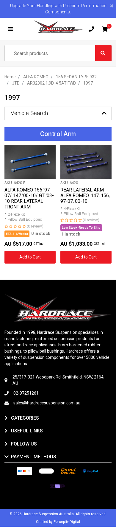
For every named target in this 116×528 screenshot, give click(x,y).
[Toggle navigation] (10, 29)
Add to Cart (30, 257)
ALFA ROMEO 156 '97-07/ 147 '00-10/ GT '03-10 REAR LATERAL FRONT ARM (29, 198)
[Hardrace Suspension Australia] (58, 26)
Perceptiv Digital (67, 522)
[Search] (103, 53)
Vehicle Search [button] (29, 113)
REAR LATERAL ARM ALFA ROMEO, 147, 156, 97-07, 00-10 (85, 195)
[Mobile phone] (91, 29)
